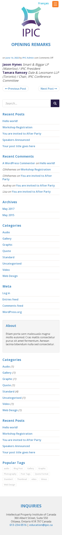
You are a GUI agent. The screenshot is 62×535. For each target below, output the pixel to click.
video (34, 479)
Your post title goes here (18, 146)
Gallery (7, 238)
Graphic (7, 245)
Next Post (47, 88)
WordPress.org (12, 312)
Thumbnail (22, 479)
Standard (8, 257)
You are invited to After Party (21, 133)
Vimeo (44, 479)
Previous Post (17, 88)
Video (6, 270)
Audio (6, 232)
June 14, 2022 (12, 57)
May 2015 (8, 215)
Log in (6, 293)
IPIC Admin (28, 57)
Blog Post (18, 468)
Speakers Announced (16, 140)
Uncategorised (11, 263)
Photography (10, 474)
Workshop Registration (17, 127)
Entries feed (10, 299)
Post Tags (25, 474)
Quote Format (41, 474)
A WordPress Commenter (18, 163)
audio (6, 468)
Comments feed (12, 306)
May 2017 (8, 209)
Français (43, 3)
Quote (6, 251)
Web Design (10, 276)
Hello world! (10, 121)
